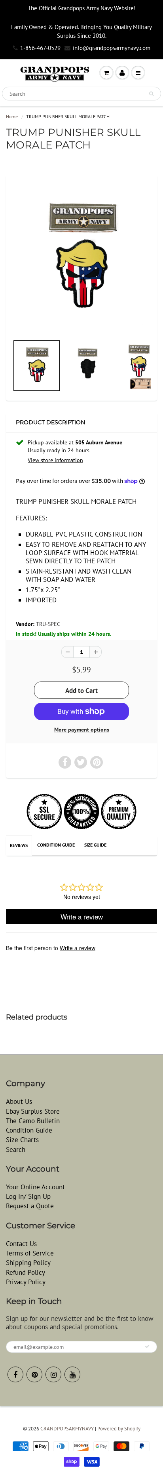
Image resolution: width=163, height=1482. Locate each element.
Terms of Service (30, 1253)
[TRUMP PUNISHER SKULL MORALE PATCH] (81, 258)
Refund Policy (25, 1272)
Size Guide (95, 845)
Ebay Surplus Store (33, 1111)
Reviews (19, 845)
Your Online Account (35, 1187)
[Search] (151, 93)
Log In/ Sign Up (28, 1196)
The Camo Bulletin (33, 1120)
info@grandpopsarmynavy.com (111, 48)
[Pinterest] (34, 1374)
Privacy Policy (25, 1282)
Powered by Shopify (118, 1428)
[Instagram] (53, 1374)
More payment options (81, 729)
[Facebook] (15, 1374)
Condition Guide (56, 845)
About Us (19, 1101)
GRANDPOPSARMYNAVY (67, 1428)
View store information (55, 460)
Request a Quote (30, 1206)
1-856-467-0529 (40, 48)
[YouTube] (72, 1374)
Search (15, 1149)
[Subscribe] (147, 1346)
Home (12, 116)
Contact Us (21, 1243)
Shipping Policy (28, 1262)
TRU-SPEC (48, 624)
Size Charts (22, 1139)
